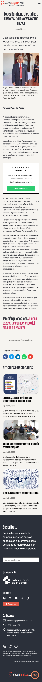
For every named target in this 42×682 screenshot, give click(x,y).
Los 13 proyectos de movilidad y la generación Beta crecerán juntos (17, 399)
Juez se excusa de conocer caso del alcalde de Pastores (20, 323)
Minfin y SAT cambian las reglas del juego (20, 492)
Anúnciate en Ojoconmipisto (21, 340)
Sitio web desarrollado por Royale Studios (26, 661)
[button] (5, 356)
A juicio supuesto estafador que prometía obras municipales (21, 445)
